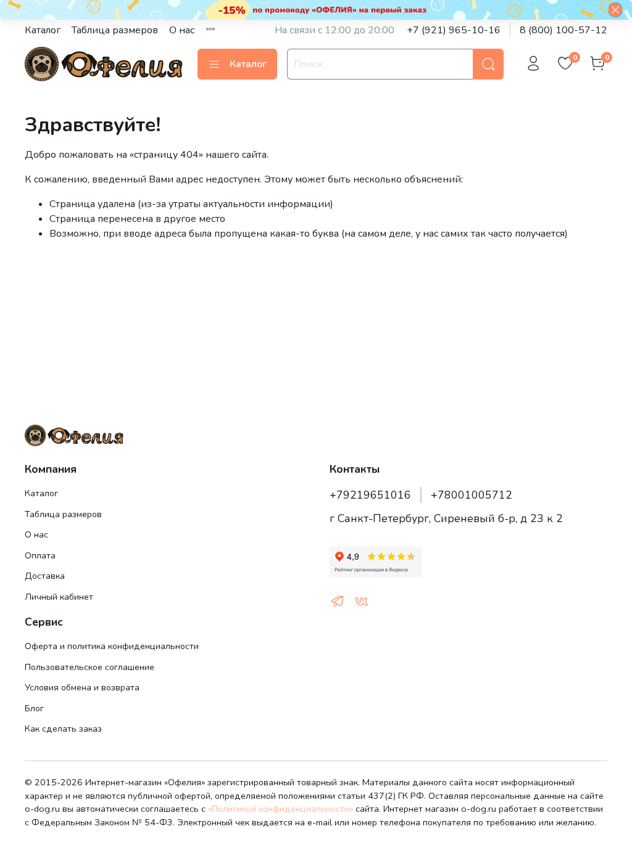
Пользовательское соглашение (89, 667)
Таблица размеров (115, 30)
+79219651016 (370, 495)
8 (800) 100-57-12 (563, 30)
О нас (181, 30)
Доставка (45, 576)
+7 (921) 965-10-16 (454, 30)
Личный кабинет (59, 597)
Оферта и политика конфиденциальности (112, 646)
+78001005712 (471, 495)
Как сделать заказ (63, 728)
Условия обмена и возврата (82, 687)
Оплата (40, 555)
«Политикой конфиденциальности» (280, 809)
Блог (34, 708)
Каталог (42, 30)
